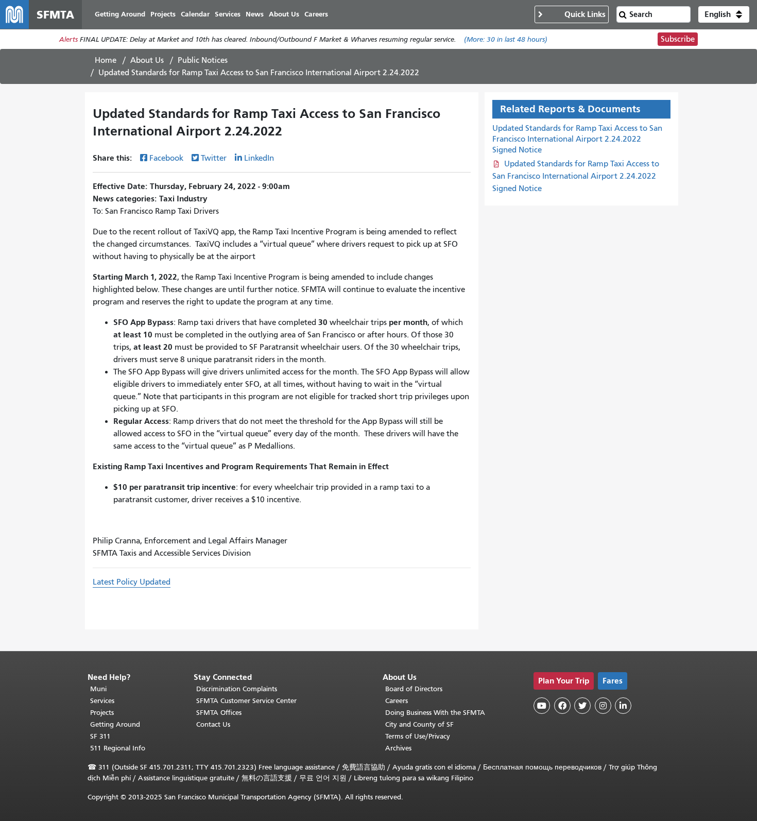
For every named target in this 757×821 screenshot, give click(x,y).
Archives (398, 748)
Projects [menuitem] (163, 14)
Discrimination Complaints (236, 689)
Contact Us (213, 724)
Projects (102, 712)
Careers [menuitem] (316, 14)
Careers (396, 700)
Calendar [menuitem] (195, 14)
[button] (723, 14)
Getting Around (115, 724)
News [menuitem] (255, 14)
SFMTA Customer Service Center (246, 700)
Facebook (166, 158)
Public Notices (203, 60)
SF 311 (100, 736)
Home (105, 60)
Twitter (214, 158)
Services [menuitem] (227, 14)
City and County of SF (419, 724)
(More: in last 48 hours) (505, 39)
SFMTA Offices (219, 712)
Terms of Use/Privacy (417, 736)
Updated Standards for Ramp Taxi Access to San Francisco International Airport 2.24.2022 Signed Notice (577, 139)
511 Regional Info (117, 748)
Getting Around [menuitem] (120, 14)
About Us (147, 60)
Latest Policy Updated (131, 582)
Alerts (68, 39)
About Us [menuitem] (284, 14)
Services (102, 700)
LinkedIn (259, 158)
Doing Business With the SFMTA (435, 712)
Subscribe (678, 39)
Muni (98, 689)
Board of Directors (413, 689)
